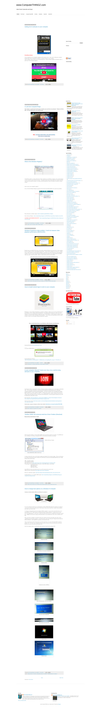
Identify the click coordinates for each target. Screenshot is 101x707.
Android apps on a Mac (38, 364)
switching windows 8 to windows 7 (52, 673)
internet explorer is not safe (71, 217)
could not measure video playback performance (74, 178)
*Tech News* (22, 14)
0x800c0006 (69, 154)
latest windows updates (70, 221)
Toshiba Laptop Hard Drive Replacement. (76, 111)
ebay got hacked (69, 185)
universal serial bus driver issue (52, 484)
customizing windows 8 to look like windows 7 (74, 180)
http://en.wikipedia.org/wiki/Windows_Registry (45, 213)
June (67, 277)
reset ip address (69, 234)
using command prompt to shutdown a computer (74, 254)
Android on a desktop (45, 364)
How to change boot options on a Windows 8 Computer (40, 488)
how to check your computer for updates (73, 204)
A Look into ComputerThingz (33, 106)
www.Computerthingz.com (27, 694)
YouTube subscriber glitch (71, 268)
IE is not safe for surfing (70, 215)
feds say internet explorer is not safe (72, 191)
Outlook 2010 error (70, 227)
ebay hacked (69, 186)
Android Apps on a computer (31, 364)
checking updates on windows (71, 171)
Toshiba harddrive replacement (72, 246)
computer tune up (69, 176)
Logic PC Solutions (70, 222)
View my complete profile (22, 700)
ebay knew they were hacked (71, 187)
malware (40, 408)
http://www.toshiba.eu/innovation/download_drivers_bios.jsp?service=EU (48, 472)
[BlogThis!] (47, 84)
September (67, 275)
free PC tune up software (71, 192)
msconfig (68, 225)
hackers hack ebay (70, 197)
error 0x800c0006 (70, 190)
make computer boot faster (71, 223)
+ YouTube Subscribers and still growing (45, 134)
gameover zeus (36, 408)
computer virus (31, 408)
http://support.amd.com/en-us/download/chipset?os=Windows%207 (43, 462)
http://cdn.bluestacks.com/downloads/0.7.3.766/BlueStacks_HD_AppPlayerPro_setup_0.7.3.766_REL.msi (43, 359)
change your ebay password (71, 167)
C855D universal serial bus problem (42, 484)
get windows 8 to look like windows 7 (73, 196)
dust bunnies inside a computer (72, 184)
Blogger (59, 704)
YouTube (35, 14)
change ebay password (70, 166)
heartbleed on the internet (71, 202)
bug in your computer (70, 163)
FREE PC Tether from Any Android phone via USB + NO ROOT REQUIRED (77, 118)
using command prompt (70, 253)
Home (18, 14)
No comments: (42, 84)
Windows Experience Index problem (72, 262)
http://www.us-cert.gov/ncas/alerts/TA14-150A (54, 404)
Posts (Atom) (31, 679)
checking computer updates (71, 170)
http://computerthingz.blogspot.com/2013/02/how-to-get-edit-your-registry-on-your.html (48, 215)
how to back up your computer (71, 203)
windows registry (40, 224)
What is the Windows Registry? (33, 161)
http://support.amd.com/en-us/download (42, 470)
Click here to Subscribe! (44, 136)
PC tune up (68, 229)
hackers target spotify (70, 199)
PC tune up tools (69, 231)
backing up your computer (71, 160)
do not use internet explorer (71, 181)
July (66, 276)
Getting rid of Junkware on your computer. (36, 27)
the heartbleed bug (70, 242)
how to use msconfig (70, 212)
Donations (40, 14)
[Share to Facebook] (49, 84)
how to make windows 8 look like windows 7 (74, 209)
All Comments (69, 323)
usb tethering (69, 249)
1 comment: (41, 362)
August (67, 283)
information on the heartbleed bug (72, 216)
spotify (68, 236)
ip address (68, 218)
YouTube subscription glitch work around (73, 269)
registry (28, 224)
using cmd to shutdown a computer (72, 252)
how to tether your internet (71, 211)
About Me (45, 14)
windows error (69, 261)
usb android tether (70, 248)
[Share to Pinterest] (50, 84)
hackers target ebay (70, 198)
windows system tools (70, 264)
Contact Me (50, 14)
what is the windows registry (34, 224)
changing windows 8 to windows (31, 673)
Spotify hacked (69, 237)
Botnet (28, 408)
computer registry (69, 173)
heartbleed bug (69, 200)
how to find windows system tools (72, 206)
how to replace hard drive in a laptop (72, 210)
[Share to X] (48, 84)
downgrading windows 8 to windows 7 (42, 673)
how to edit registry (70, 205)
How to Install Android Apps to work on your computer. (40, 287)
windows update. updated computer (72, 267)
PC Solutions (69, 228)
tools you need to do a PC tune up (72, 243)
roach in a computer (70, 235)
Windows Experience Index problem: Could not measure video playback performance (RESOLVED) (42, 231)
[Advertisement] (39, 19)
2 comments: (41, 279)
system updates (69, 241)
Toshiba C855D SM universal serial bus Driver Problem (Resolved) (43, 414)
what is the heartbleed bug (71, 256)
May (66, 273)
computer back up (70, 172)
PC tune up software (70, 230)
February (67, 284)
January (67, 288)
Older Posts (61, 677)
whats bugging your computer (71, 258)
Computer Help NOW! (29, 14)
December (67, 285)
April (66, 279)
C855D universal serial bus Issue (32, 484)
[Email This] (45, 84)
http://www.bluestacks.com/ (37, 345)
